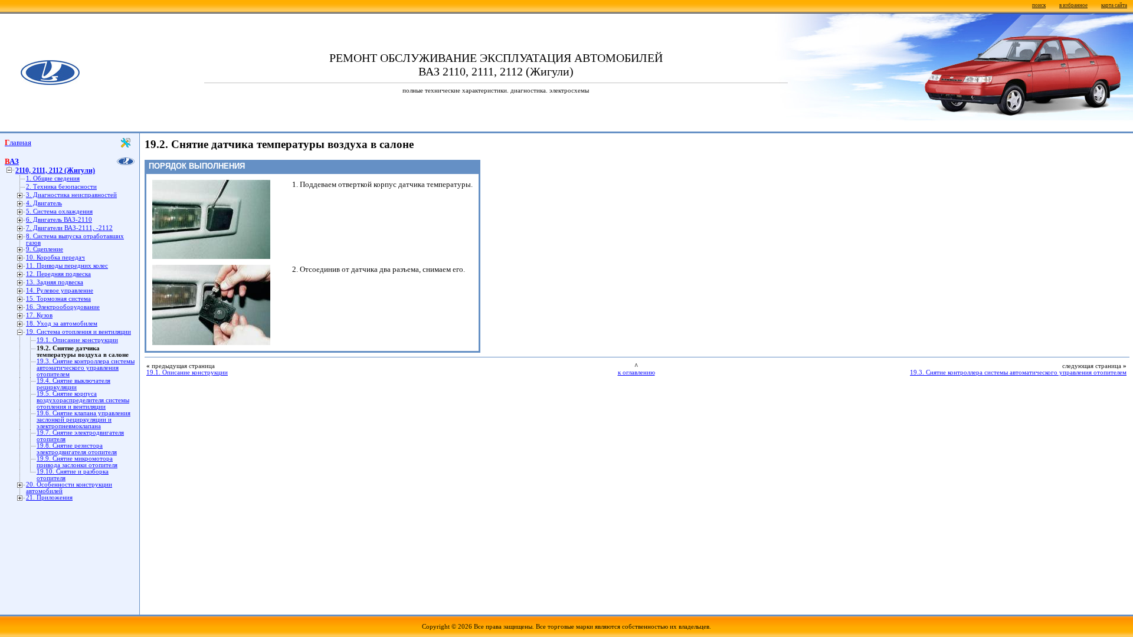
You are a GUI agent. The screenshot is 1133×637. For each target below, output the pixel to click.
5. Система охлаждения (59, 211)
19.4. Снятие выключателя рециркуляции (73, 383)
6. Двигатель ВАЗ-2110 (59, 219)
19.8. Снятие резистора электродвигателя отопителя (77, 448)
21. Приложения (49, 497)
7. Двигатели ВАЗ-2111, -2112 (69, 228)
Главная (18, 142)
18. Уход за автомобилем (61, 323)
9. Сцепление (44, 249)
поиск (1039, 5)
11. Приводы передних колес (67, 265)
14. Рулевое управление (59, 290)
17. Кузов (39, 315)
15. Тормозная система (58, 298)
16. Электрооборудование (63, 307)
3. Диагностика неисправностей (71, 195)
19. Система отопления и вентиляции (78, 332)
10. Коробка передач (55, 257)
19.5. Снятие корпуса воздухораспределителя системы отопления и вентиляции (83, 400)
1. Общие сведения (53, 178)
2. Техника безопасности (61, 186)
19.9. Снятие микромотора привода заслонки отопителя (77, 461)
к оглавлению (636, 372)
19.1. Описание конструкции (77, 340)
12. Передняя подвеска (58, 274)
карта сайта (1114, 5)
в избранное (1073, 5)
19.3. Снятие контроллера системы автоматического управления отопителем (86, 367)
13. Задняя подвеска (54, 282)
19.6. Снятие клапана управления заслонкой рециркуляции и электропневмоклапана (83, 419)
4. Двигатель (44, 203)
